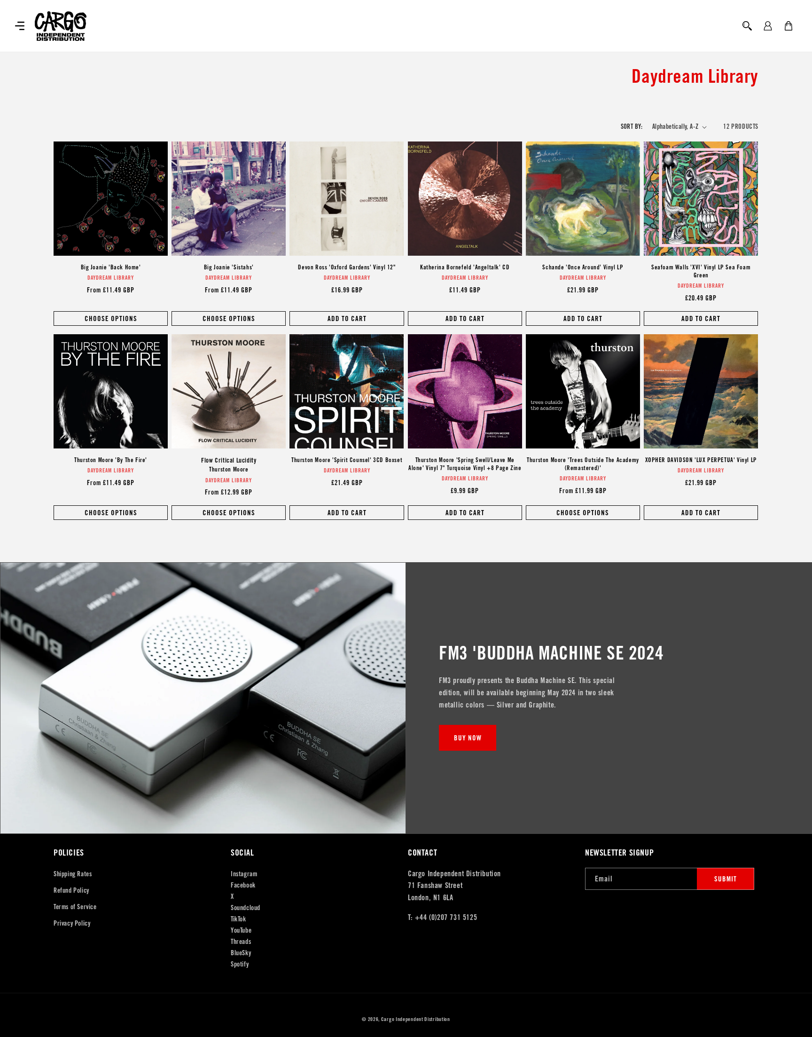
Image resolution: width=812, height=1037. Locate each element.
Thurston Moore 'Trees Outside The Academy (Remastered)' (583, 464)
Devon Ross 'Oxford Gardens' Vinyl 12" (346, 267)
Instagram (244, 874)
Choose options (111, 318)
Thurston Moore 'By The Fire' (110, 460)
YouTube (241, 930)
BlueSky (241, 953)
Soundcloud (245, 907)
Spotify (240, 964)
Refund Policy (71, 890)
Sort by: (632, 126)
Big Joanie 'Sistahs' (229, 267)
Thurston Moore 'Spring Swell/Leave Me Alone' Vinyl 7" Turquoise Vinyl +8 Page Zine (464, 464)
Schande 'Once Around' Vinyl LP (582, 267)
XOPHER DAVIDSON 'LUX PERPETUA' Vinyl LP (701, 460)
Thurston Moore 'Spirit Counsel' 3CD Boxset (346, 460)
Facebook (243, 885)
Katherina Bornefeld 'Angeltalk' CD (464, 267)
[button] (19, 26)
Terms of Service (75, 907)
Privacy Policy (72, 923)
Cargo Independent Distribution (415, 1019)
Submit (725, 878)
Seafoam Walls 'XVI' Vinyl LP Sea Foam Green (700, 271)
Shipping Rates (73, 874)
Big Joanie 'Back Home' (111, 267)
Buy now (468, 737)
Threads (241, 941)
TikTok (238, 919)
